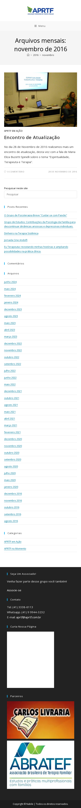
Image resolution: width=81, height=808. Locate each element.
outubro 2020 (11, 452)
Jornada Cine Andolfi (16, 240)
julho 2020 (10, 473)
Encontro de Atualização (32, 137)
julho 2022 (10, 370)
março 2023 (10, 336)
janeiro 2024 (11, 302)
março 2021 (10, 425)
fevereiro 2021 (12, 432)
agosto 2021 (11, 404)
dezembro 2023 (13, 309)
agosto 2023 (11, 316)
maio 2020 (10, 480)
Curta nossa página (23, 626)
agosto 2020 (11, 466)
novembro (48, 55)
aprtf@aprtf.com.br (28, 617)
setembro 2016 (12, 514)
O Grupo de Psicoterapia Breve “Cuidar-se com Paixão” (35, 215)
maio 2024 (10, 288)
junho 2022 (10, 377)
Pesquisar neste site (16, 188)
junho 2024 (10, 282)
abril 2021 (9, 418)
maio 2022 (10, 384)
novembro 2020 (13, 446)
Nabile (29, 804)
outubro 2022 (11, 357)
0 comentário (15, 171)
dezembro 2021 (13, 391)
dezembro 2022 (13, 343)
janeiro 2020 (11, 486)
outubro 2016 (11, 507)
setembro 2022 (12, 364)
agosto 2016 (11, 521)
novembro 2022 (13, 350)
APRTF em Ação (13, 130)
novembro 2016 (13, 500)
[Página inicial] (28, 55)
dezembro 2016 (13, 493)
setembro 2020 (12, 459)
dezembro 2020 (13, 439)
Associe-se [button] (14, 590)
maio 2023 (10, 323)
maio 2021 (10, 411)
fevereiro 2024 (12, 295)
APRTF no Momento (15, 548)
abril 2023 (9, 329)
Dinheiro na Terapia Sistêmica (21, 233)
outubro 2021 (11, 398)
